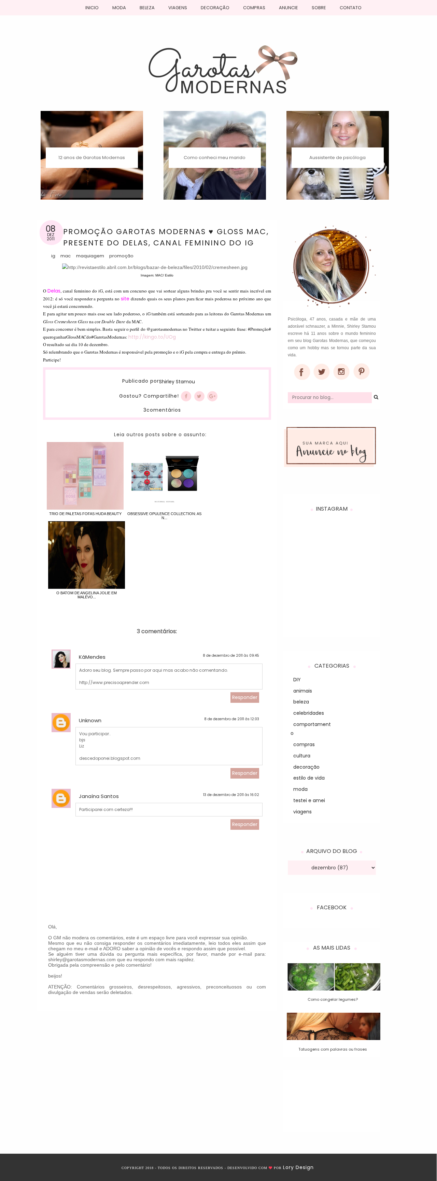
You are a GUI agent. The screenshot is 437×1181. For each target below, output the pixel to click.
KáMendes (92, 656)
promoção (121, 256)
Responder (244, 697)
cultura (301, 755)
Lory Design (298, 1167)
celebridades (308, 713)
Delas (53, 290)
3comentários (162, 410)
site (125, 298)
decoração (306, 767)
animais (302, 690)
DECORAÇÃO (215, 7)
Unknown (90, 720)
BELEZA (147, 7)
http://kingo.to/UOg (152, 336)
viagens (302, 811)
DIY (297, 679)
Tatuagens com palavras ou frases (332, 1049)
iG (53, 256)
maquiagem (90, 256)
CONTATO (351, 7)
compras (304, 744)
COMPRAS (254, 7)
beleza (301, 701)
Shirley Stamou (177, 382)
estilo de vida (309, 777)
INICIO (92, 7)
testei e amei (309, 800)
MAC (65, 256)
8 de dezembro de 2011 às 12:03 (231, 719)
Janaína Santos (99, 796)
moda (300, 789)
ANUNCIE (288, 7)
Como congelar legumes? (333, 999)
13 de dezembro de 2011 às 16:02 (231, 794)
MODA (119, 7)
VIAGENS (177, 7)
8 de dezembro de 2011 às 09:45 (231, 655)
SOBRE (319, 7)
